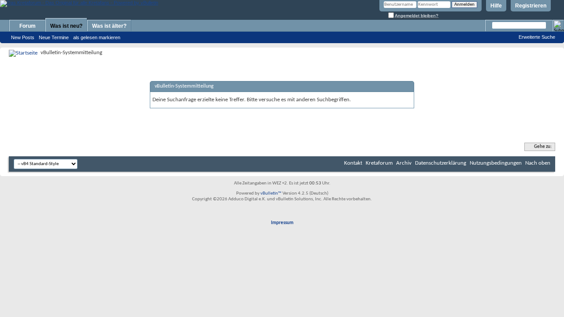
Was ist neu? (66, 26)
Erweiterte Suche (537, 37)
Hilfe (496, 6)
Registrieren (530, 6)
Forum (27, 26)
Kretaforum (379, 163)
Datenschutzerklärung (440, 163)
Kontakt (353, 163)
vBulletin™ (271, 193)
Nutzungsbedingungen (496, 163)
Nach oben (537, 163)
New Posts (22, 37)
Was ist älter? (109, 26)
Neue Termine (54, 37)
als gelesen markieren (96, 37)
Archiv (404, 163)
